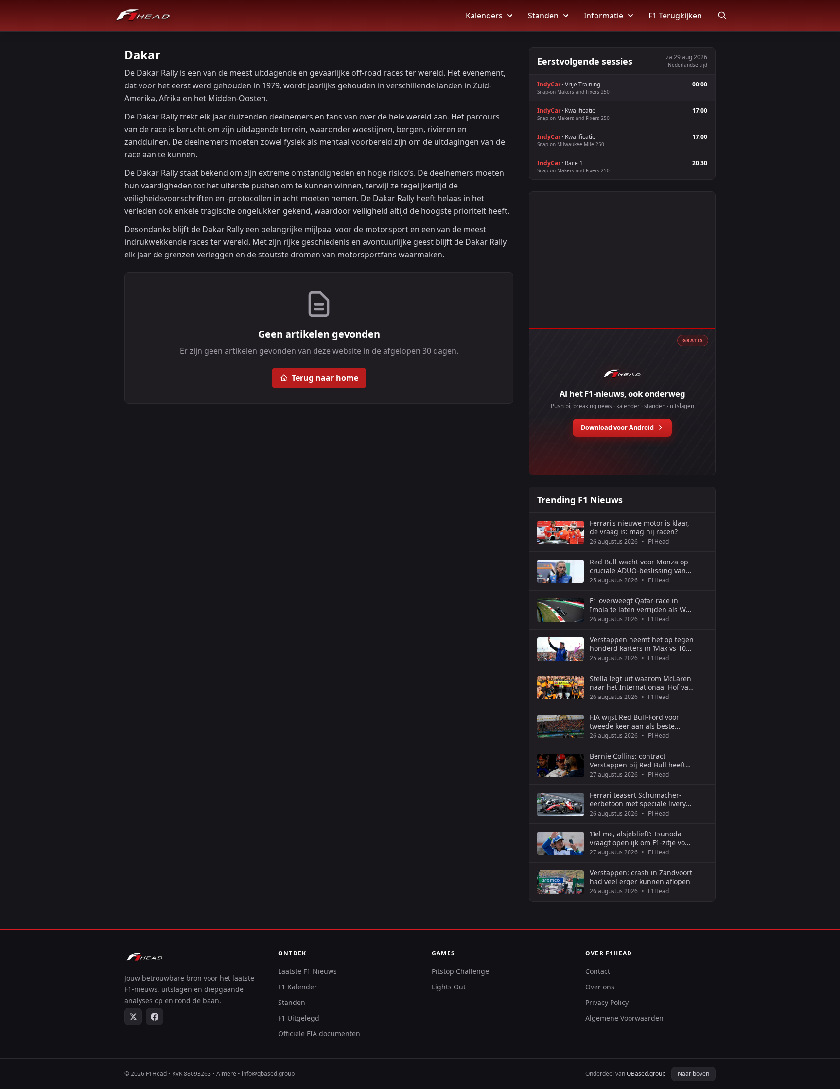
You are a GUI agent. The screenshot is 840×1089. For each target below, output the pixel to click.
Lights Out (449, 986)
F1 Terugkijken (675, 15)
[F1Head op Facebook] (154, 1016)
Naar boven (693, 1074)
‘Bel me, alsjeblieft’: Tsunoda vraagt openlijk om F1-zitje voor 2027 (641, 838)
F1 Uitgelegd (298, 1017)
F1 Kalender (297, 986)
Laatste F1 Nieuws (307, 971)
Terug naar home (325, 378)
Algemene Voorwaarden (624, 1017)
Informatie (603, 15)
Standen (543, 15)
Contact (597, 971)
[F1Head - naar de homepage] (143, 15)
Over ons (599, 986)
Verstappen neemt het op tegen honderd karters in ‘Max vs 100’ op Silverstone (642, 643)
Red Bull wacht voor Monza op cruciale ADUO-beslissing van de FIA (639, 566)
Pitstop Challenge (460, 971)
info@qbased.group (268, 1074)
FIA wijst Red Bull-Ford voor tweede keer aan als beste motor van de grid (634, 721)
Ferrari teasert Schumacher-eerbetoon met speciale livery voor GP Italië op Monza (638, 799)
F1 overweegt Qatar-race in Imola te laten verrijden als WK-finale (641, 604)
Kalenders (484, 15)
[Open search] (722, 15)
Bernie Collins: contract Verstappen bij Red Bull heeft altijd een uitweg (637, 760)
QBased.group (646, 1074)
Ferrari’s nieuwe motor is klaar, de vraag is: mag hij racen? (639, 527)
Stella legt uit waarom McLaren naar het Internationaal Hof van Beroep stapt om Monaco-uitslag (641, 682)
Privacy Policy (607, 1002)
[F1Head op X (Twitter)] (133, 1016)
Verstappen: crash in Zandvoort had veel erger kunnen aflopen (641, 876)
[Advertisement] (622, 271)
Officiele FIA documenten (319, 1033)
